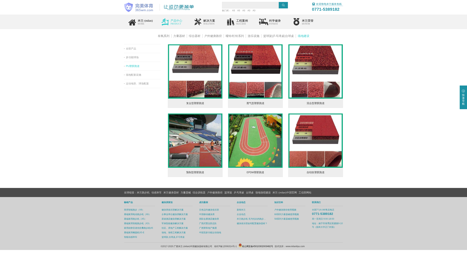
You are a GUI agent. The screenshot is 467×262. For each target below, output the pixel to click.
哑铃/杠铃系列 (235, 35)
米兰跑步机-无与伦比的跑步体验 (252, 219)
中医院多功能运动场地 (210, 232)
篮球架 (228, 192)
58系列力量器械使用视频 (286, 219)
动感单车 (156, 192)
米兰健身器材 (171, 192)
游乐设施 (253, 35)
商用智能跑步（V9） (134, 210)
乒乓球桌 (239, 192)
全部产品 (131, 48)
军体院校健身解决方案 (173, 223)
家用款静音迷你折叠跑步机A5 (138, 228)
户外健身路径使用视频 (285, 210)
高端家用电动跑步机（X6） (137, 214)
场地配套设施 (133, 74)
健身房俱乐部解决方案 (173, 210)
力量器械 (186, 192)
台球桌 (250, 192)
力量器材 (179, 35)
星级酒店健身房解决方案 (174, 219)
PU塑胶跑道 (133, 66)
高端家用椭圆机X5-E (134, 232)
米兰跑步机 (143, 192)
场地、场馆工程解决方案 (174, 232)
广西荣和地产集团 (208, 228)
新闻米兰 (241, 210)
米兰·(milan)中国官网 (285, 192)
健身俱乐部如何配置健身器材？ (252, 223)
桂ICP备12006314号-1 (225, 246)
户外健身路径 (213, 35)
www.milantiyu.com (295, 246)
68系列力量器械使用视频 (286, 214)
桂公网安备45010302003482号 (257, 246)
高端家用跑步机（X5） (135, 219)
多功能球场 (132, 57)
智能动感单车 (130, 237)
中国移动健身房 (207, 214)
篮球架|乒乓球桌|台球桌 (278, 35)
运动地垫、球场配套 (137, 83)
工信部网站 (305, 192)
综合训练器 (199, 192)
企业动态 (241, 214)
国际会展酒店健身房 (209, 219)
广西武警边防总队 (208, 223)
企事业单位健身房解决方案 (175, 214)
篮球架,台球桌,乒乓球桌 (173, 237)
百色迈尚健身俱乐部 (209, 210)
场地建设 (303, 35)
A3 (233, 10)
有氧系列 (163, 35)
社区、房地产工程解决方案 (175, 228)
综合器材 (194, 35)
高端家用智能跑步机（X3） (137, 223)
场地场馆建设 (263, 192)
